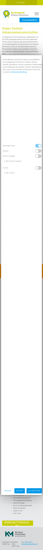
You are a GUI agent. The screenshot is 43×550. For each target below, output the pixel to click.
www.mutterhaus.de (17, 523)
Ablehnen (7, 491)
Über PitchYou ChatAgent (13, 161)
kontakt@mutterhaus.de (30, 544)
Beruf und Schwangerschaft (22, 506)
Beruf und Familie (19, 508)
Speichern (19, 491)
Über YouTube (10, 173)
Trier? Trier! (17, 513)
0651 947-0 (28, 542)
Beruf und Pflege (19, 503)
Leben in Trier (18, 511)
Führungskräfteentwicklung (22, 500)
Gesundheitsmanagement (21, 498)
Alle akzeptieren (34, 491)
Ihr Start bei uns (18, 495)
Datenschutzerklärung (19, 72)
